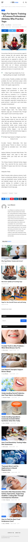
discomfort (4, 193)
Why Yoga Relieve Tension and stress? (12, 261)
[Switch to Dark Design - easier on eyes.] (23, 2)
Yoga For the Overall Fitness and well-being (13, 302)
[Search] (26, 2)
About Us (17, 532)
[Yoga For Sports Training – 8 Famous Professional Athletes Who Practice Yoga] (14, 42)
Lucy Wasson (8, 24)
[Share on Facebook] (5, 30)
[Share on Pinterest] (19, 30)
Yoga (3, 10)
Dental (3, 390)
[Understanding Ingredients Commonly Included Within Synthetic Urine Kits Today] (14, 408)
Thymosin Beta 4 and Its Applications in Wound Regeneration (10, 468)
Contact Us (11, 532)
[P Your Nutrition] (14, 2)
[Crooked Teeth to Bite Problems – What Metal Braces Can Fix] (14, 337)
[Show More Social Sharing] (25, 30)
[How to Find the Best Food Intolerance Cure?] (14, 510)
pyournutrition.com (5, 537)
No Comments (16, 26)
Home (2, 6)
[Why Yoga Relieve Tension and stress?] (14, 252)
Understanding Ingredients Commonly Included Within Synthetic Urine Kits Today (11, 419)
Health (3, 366)
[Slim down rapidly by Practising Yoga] (14, 273)
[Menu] (2, 2)
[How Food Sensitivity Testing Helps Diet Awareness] (14, 433)
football (11, 193)
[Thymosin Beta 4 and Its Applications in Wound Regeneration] (14, 457)
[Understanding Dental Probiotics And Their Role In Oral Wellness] (14, 384)
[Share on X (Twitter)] (12, 30)
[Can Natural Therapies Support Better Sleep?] (14, 360)
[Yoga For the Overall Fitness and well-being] (14, 293)
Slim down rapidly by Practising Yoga (11, 281)
